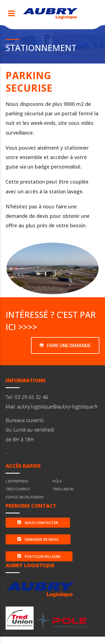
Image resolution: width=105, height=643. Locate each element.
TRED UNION (63, 488)
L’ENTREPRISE (17, 481)
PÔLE (57, 481)
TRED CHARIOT (18, 488)
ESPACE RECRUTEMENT (25, 497)
